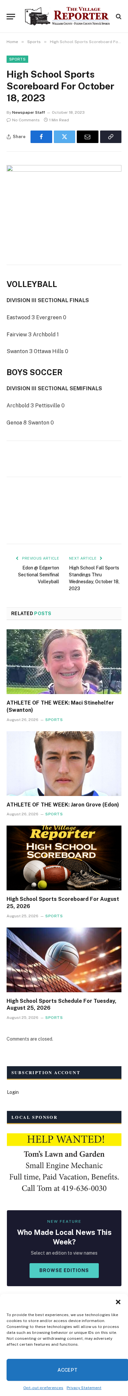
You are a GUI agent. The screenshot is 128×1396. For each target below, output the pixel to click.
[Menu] (11, 16)
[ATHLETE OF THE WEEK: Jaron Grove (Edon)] (64, 763)
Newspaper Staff (28, 112)
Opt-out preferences (43, 1387)
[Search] (118, 16)
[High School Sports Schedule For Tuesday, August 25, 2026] (64, 959)
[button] (118, 1302)
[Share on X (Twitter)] (64, 137)
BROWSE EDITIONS (64, 1270)
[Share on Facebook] (41, 137)
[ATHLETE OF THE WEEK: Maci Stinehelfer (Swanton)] (64, 661)
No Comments (26, 120)
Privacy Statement (84, 1387)
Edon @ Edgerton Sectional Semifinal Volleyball (38, 574)
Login (13, 1092)
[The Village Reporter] (67, 16)
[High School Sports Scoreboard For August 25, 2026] (64, 858)
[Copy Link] (111, 137)
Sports (17, 59)
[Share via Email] (87, 137)
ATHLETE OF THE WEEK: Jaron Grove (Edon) (63, 805)
